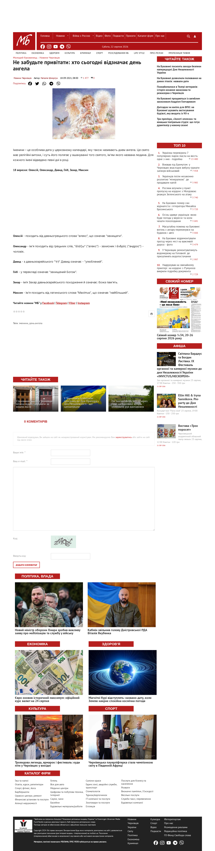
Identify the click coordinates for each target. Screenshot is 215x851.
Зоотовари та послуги (98, 802)
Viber (72, 303)
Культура (70, 53)
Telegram (61, 303)
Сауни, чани (56, 799)
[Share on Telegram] (51, 83)
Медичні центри (59, 788)
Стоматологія (93, 791)
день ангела (35, 323)
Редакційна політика (175, 831)
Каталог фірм (145, 36)
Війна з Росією (81, 36)
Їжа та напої (21, 780)
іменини (23, 323)
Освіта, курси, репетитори (29, 784)
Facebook (48, 303)
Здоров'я (54, 53)
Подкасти (118, 36)
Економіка (38, 53)
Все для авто (57, 784)
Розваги (125, 787)
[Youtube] (55, 46)
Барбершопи (22, 792)
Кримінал (85, 53)
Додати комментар (26, 565)
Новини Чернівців (22, 78)
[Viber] (68, 46)
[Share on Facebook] (30, 83)
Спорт (99, 53)
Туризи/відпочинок (96, 795)
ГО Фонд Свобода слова (177, 835)
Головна (45, 36)
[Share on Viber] (58, 83)
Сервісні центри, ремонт (28, 796)
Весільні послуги (130, 795)
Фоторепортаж (172, 819)
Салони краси (93, 780)
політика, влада (37, 576)
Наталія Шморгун (49, 78)
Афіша (179, 346)
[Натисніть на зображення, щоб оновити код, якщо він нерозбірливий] (63, 547)
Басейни (55, 802)
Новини (60, 36)
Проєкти (131, 36)
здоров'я (111, 644)
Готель (53, 780)
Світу (130, 831)
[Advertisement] (84, 200)
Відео (99, 36)
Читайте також (179, 59)
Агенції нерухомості (26, 803)
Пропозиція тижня (179, 53)
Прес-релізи (156, 53)
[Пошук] (188, 36)
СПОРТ (111, 709)
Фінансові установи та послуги (32, 799)
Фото (108, 36)
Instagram (84, 303)
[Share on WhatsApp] (44, 83)
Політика (21, 53)
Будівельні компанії (132, 802)
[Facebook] (43, 46)
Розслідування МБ (118, 53)
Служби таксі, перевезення (136, 799)
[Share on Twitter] (37, 83)
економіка (37, 644)
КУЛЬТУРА (37, 709)
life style (139, 53)
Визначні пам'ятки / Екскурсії (137, 791)
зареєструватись (124, 437)
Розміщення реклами (175, 827)
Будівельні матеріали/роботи (66, 806)
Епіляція (90, 806)
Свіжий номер (179, 281)
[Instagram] (49, 46)
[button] (195, 36)
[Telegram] (62, 46)
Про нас (160, 36)
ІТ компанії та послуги (98, 799)
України (132, 827)
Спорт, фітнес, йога (25, 788)
